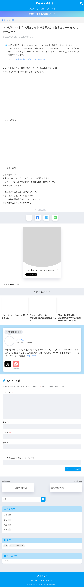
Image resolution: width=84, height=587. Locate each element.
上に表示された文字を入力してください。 (20, 458)
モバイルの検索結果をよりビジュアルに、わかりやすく (29, 59)
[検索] (43, 499)
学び (53, 9)
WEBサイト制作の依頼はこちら (42, 14)
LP (5, 546)
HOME (43, 576)
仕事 (42, 9)
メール (7, 432)
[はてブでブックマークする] (46, 218)
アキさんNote (30, 356)
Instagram (16, 368)
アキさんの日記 (44, 3)
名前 (6, 422)
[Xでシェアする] (29, 218)
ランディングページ (17, 546)
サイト (5, 443)
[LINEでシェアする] (55, 218)
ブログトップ (33, 9)
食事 (47, 9)
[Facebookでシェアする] (38, 218)
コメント (8, 392)
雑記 (7, 525)
